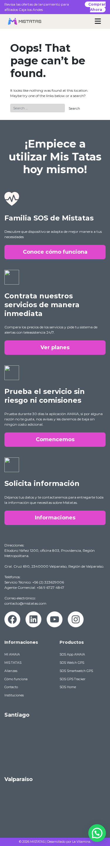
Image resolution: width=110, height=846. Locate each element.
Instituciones (14, 695)
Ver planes (55, 347)
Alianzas (10, 671)
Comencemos (55, 439)
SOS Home (68, 687)
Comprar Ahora (97, 7)
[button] (97, 833)
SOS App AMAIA (72, 654)
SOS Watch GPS (72, 663)
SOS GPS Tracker (72, 679)
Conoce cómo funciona (55, 252)
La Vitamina (81, 842)
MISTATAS (37, 842)
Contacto (11, 687)
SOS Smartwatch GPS (76, 671)
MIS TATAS (12, 663)
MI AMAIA (12, 654)
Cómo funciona (16, 679)
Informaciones (55, 517)
